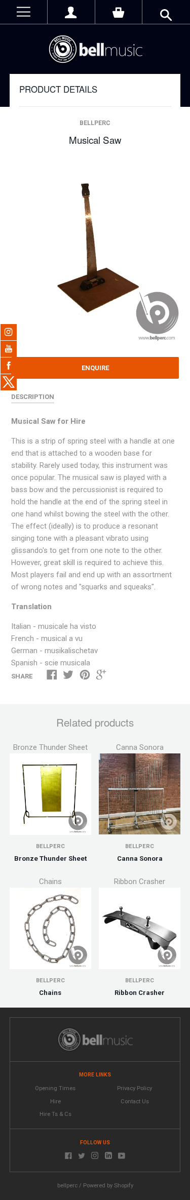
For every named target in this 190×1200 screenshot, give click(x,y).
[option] (95, 252)
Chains (50, 992)
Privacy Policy (134, 1088)
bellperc (95, 123)
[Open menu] (23, 12)
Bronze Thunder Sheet (50, 858)
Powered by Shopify (108, 1185)
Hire (55, 1101)
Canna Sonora (140, 858)
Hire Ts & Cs (55, 1114)
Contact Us (135, 1101)
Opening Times (55, 1088)
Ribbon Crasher (140, 992)
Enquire (95, 368)
